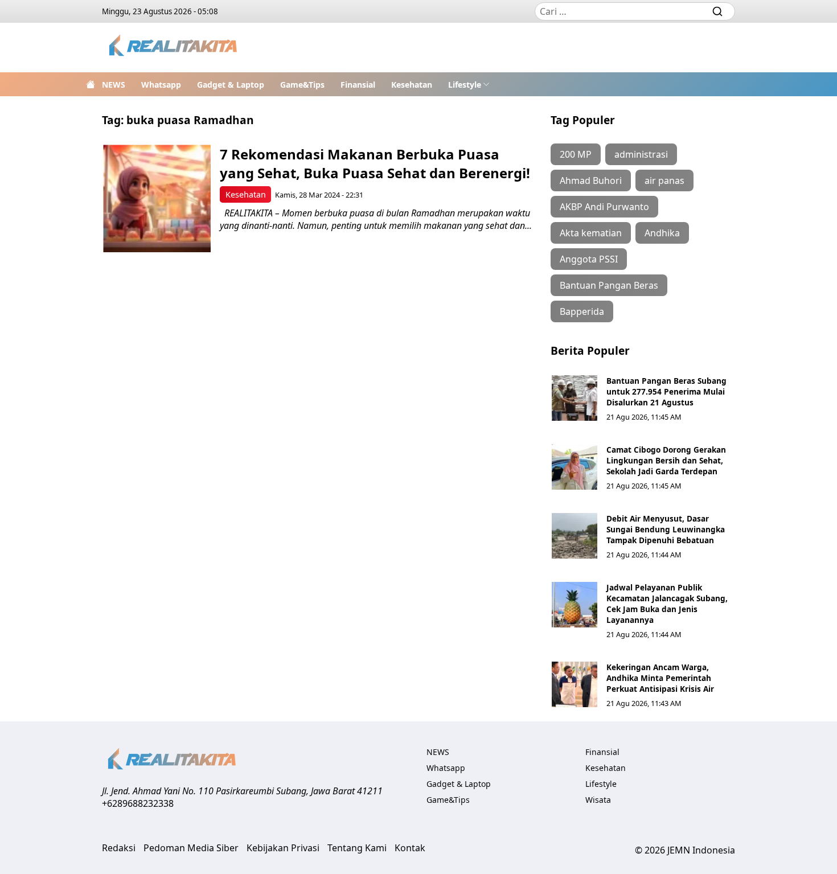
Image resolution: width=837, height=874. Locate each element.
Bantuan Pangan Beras (609, 285)
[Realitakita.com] (174, 47)
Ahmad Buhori (591, 180)
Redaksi (119, 848)
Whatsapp (161, 84)
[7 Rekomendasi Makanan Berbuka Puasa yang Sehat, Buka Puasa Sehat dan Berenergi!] (157, 198)
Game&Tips (302, 84)
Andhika (662, 233)
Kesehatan (411, 84)
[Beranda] (90, 84)
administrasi (641, 154)
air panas (664, 180)
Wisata (598, 799)
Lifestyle (464, 84)
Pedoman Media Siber (191, 848)
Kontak (410, 848)
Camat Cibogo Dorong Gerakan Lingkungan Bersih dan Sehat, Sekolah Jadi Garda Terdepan (666, 460)
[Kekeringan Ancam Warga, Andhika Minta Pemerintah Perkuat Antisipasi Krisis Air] (574, 684)
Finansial (357, 84)
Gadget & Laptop (230, 84)
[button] (469, 84)
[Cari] (717, 11)
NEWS (113, 84)
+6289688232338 (138, 803)
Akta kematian (591, 233)
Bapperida (582, 311)
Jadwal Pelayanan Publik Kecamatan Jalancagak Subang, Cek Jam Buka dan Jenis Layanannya (667, 603)
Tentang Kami (357, 848)
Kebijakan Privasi (283, 848)
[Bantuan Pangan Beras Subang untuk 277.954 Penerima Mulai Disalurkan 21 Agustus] (574, 398)
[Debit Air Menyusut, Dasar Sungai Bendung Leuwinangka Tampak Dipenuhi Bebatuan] (574, 536)
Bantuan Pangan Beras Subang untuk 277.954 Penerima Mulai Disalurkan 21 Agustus (666, 391)
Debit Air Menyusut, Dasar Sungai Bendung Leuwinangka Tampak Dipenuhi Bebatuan (665, 529)
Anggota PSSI (589, 259)
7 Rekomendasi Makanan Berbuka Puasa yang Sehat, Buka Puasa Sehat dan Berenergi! (375, 163)
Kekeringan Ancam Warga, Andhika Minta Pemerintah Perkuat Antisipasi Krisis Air (660, 678)
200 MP (576, 154)
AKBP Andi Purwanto (604, 206)
